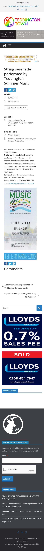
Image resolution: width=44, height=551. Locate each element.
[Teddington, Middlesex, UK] (4, 45)
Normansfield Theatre (16, 120)
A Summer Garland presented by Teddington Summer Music (19, 286)
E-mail (5, 455)
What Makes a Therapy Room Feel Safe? (23, 6)
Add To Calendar (17, 108)
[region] (22, 34)
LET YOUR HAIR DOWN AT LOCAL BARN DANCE (19, 519)
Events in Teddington (16, 138)
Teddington (19, 141)
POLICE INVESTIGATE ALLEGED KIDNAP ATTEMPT (20, 496)
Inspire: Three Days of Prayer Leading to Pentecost (20, 295)
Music (10, 135)
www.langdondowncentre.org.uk (21, 183)
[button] (22, 34)
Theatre (17, 135)
